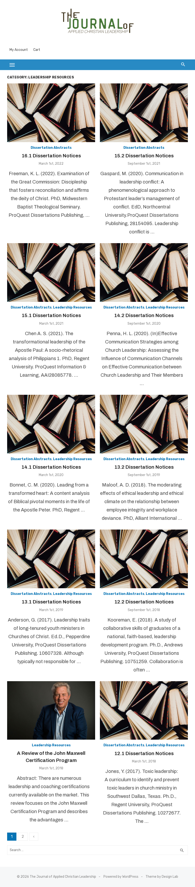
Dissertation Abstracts (51, 148)
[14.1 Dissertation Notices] (51, 424)
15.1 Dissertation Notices (51, 315)
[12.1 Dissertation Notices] (144, 710)
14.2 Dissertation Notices (144, 315)
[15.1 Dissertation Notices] (51, 272)
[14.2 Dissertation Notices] (144, 272)
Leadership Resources (72, 307)
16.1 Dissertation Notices (51, 155)
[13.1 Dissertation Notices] (51, 559)
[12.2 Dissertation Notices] (144, 559)
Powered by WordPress (120, 877)
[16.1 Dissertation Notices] (51, 112)
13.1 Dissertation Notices (51, 601)
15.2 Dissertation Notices (144, 155)
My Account (19, 50)
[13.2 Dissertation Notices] (144, 424)
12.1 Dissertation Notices (144, 753)
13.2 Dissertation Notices (144, 467)
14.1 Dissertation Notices (51, 467)
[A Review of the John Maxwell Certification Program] (51, 710)
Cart (36, 50)
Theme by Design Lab (162, 877)
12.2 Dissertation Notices (144, 601)
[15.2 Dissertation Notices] (144, 112)
